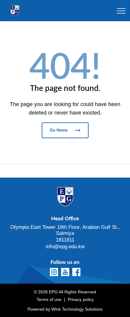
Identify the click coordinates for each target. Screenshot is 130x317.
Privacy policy (81, 299)
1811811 (65, 240)
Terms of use (49, 299)
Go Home (58, 130)
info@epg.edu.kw (65, 246)
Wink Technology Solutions (76, 309)
